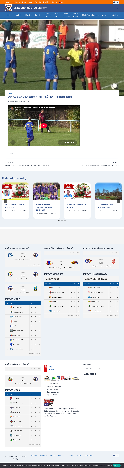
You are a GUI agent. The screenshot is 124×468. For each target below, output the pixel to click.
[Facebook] (114, 2)
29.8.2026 (61, 261)
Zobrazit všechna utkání (34, 265)
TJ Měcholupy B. (17, 344)
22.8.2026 (23, 272)
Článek (10, 93)
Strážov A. (15, 326)
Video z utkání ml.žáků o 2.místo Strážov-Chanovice (100, 164)
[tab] (58, 220)
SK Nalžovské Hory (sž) (58, 306)
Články (11, 153)
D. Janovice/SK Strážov (58, 288)
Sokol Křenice (16, 416)
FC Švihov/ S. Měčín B (96, 288)
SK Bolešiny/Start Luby (58, 301)
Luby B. (15, 321)
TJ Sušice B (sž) (56, 311)
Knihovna (16, 2)
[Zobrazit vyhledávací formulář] (117, 8)
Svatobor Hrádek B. (18, 339)
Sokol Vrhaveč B (17, 430)
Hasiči (45, 2)
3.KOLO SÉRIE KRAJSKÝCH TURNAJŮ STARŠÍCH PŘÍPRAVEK (27, 164)
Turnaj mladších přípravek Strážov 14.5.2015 (44, 207)
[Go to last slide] (5, 201)
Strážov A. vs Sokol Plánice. (23, 293)
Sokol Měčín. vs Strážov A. (23, 279)
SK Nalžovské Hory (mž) (97, 306)
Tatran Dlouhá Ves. (18, 330)
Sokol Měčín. (16, 335)
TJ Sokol (38, 2)
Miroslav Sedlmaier (15, 101)
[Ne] (122, 465)
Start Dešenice (17, 435)
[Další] (118, 201)
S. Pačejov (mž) (95, 297)
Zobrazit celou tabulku (34, 353)
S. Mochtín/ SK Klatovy (97, 292)
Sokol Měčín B (17, 421)
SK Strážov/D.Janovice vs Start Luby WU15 (101, 266)
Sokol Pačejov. (17, 316)
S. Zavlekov (16, 398)
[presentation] (15, 191)
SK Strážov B (16, 407)
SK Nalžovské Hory (18, 403)
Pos (7, 303)
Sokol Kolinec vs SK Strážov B (23, 384)
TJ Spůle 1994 (16, 440)
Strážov (8, 2)
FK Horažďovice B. (18, 312)
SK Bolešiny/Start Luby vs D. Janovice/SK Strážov (62, 268)
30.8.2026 (23, 286)
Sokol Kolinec (16, 412)
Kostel (24, 2)
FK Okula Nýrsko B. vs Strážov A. (23, 259)
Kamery (30, 2)
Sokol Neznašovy (17, 426)
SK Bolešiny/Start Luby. (97, 301)
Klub (11, 303)
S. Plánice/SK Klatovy (57, 297)
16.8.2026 (23, 253)
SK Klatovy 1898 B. (18, 307)
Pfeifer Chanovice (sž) (58, 292)
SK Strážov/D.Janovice (97, 311)
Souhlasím (117, 465)
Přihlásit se (54, 2)
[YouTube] (117, 2)
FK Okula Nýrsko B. (18, 349)
